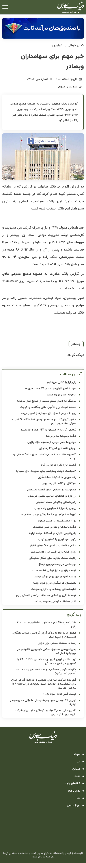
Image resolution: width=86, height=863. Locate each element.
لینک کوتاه (75, 355)
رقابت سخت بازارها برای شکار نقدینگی (52, 558)
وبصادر (75, 344)
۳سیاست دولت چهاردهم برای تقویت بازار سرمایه (45, 471)
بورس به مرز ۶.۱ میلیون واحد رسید (55, 508)
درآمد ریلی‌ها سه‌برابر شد (61, 436)
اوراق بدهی (73, 806)
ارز (78, 762)
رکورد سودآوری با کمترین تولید (57, 539)
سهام (61, 87)
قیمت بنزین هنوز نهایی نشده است (54, 571)
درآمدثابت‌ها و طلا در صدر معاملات (54, 527)
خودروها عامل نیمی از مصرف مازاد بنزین (51, 442)
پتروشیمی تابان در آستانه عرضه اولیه (52, 533)
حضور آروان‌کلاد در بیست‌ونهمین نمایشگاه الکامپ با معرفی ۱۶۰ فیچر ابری (43, 422)
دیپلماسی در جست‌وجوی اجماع (57, 564)
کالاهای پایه (72, 784)
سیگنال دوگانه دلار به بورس (58, 484)
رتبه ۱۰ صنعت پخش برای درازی (57, 643)
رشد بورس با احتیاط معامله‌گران (57, 477)
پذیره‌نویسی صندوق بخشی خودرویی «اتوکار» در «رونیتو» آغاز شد (46, 651)
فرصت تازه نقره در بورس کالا (58, 465)
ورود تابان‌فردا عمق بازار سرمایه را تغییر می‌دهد (47, 413)
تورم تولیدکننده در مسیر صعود (57, 521)
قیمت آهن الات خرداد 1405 (59, 694)
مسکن (76, 769)
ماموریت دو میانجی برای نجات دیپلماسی (51, 490)
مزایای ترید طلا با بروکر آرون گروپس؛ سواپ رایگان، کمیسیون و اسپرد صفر (44, 635)
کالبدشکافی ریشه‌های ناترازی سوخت (53, 589)
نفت (77, 776)
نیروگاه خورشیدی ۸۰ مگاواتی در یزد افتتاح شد (47, 515)
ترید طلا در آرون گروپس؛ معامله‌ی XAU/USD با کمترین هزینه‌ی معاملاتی (46, 662)
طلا (78, 798)
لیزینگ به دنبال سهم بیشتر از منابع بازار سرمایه (46, 401)
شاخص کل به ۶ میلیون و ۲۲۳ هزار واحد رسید (48, 430)
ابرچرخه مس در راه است (61, 395)
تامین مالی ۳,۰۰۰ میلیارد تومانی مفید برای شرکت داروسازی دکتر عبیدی (45, 713)
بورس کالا (74, 791)
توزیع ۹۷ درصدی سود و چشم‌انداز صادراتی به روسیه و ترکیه (43, 702)
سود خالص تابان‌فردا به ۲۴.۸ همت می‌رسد (50, 389)
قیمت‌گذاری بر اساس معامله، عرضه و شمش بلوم (46, 595)
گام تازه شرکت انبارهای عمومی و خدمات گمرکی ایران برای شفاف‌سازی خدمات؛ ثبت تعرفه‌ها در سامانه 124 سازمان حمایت (43, 684)
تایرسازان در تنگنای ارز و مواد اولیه (54, 583)
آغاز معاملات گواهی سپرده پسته (56, 602)
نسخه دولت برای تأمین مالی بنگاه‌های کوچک (48, 407)
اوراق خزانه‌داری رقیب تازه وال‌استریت (53, 552)
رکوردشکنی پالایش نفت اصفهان (56, 502)
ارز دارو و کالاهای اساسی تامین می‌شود (52, 496)
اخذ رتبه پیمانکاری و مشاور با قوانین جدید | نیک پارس (45, 625)
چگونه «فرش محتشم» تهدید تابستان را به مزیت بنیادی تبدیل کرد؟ (46, 672)
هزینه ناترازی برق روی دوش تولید (55, 577)
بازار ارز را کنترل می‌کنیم (61, 382)
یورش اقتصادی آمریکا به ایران (57, 448)
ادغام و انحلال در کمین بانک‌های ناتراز (53, 546)
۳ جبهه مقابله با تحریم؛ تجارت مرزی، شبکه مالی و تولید (44, 457)
